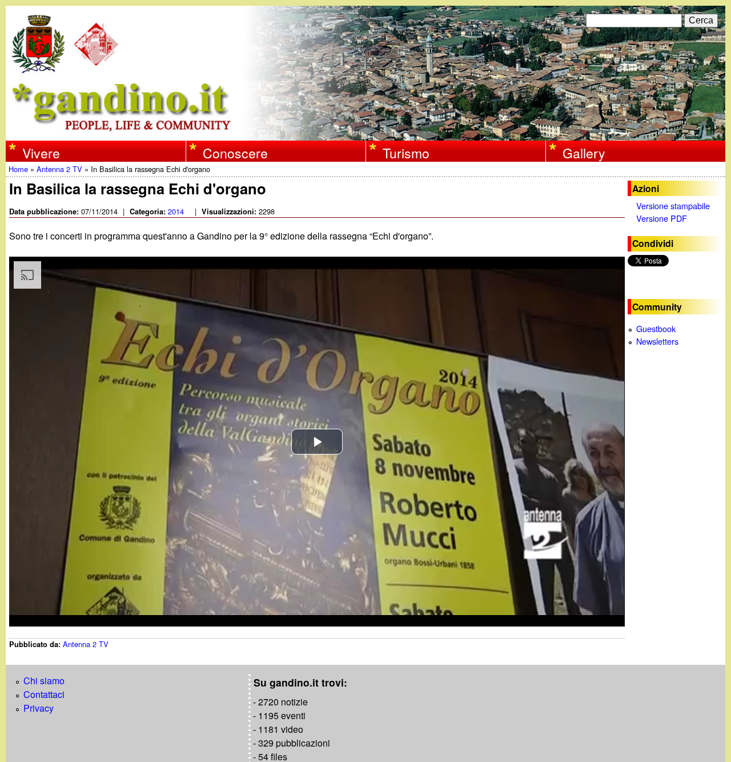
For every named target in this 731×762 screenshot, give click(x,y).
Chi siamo (44, 680)
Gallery (584, 152)
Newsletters (657, 341)
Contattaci (44, 694)
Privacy (38, 708)
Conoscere (235, 152)
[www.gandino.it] (365, 133)
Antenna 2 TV (59, 168)
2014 (176, 211)
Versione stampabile (673, 206)
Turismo (406, 152)
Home (18, 168)
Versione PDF (661, 218)
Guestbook (656, 328)
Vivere (41, 152)
